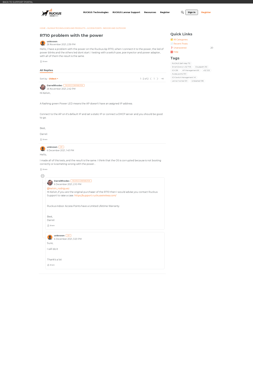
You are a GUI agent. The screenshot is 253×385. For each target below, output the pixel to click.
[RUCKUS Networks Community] (52, 12)
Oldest (53, 78)
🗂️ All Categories (179, 39)
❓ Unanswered (191, 47)
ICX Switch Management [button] (184, 77)
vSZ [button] (206, 70)
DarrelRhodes (54, 85)
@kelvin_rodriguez (58, 188)
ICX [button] (175, 70)
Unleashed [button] (198, 81)
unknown (52, 41)
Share (43, 61)
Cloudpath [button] (201, 67)
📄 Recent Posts (179, 43)
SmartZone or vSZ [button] (181, 67)
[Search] (182, 12)
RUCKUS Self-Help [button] (181, 63)
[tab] (46, 70)
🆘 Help (174, 52)
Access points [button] (179, 74)
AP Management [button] (190, 70)
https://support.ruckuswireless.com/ (95, 195)
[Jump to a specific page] (162, 78)
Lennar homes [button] (179, 81)
